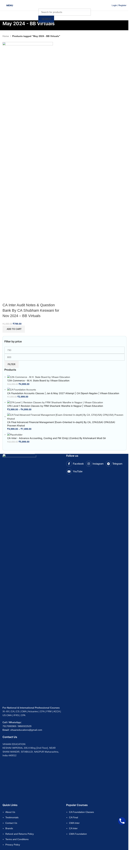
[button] (14, 329)
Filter (11, 364)
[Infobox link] (119, 5)
